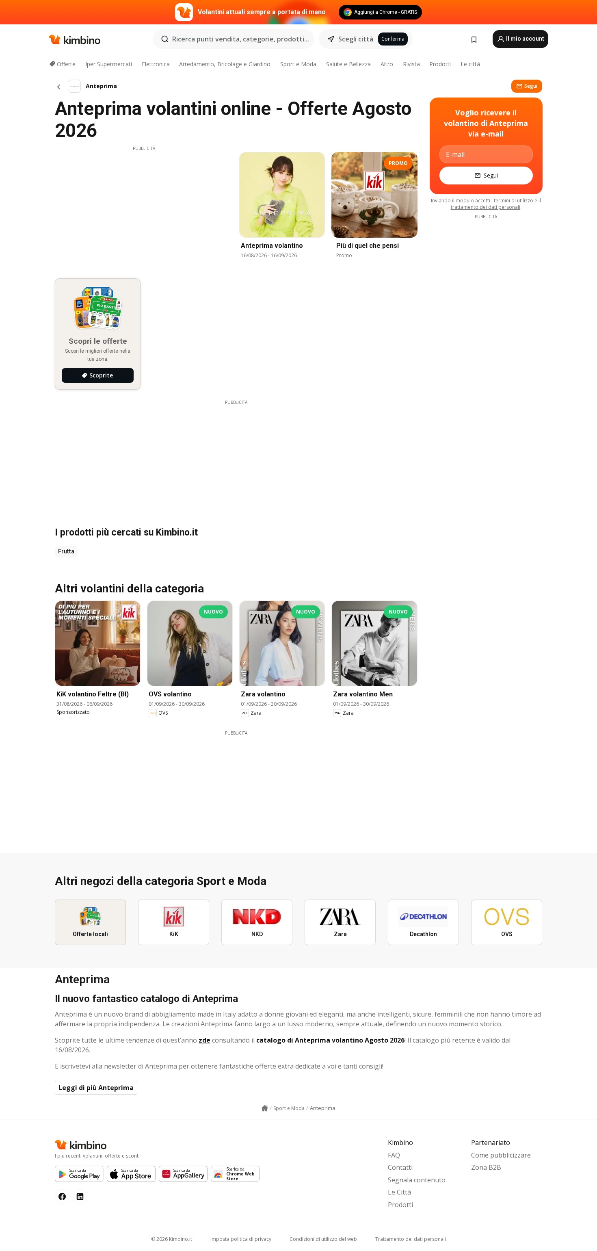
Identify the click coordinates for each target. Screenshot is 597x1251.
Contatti (400, 1167)
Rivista (411, 64)
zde (204, 1040)
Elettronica (156, 64)
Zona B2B (486, 1167)
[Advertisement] (144, 208)
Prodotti (440, 64)
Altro (387, 64)
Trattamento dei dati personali (410, 1239)
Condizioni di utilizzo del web (323, 1239)
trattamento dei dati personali (485, 207)
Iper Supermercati (108, 64)
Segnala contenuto (417, 1179)
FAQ (394, 1155)
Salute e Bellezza (348, 64)
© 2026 (171, 1239)
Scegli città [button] (355, 39)
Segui (530, 85)
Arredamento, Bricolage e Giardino (224, 64)
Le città (470, 64)
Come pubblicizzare (501, 1155)
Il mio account (524, 38)
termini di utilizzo (513, 200)
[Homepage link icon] (265, 1108)
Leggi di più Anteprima (96, 1087)
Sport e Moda (298, 64)
